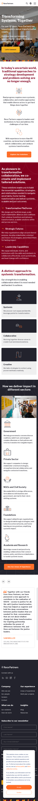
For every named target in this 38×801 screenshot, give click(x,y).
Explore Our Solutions (19, 154)
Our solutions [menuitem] (6, 710)
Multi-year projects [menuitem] (27, 694)
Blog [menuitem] (22, 710)
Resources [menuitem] (24, 713)
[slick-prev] (3, 582)
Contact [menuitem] (4, 700)
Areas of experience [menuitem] (27, 691)
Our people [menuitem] (5, 694)
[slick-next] (9, 582)
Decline (19, 792)
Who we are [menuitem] (5, 691)
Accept (19, 787)
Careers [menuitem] (4, 697)
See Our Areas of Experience (19, 567)
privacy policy (20, 766)
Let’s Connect (10, 49)
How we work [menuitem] (6, 713)
